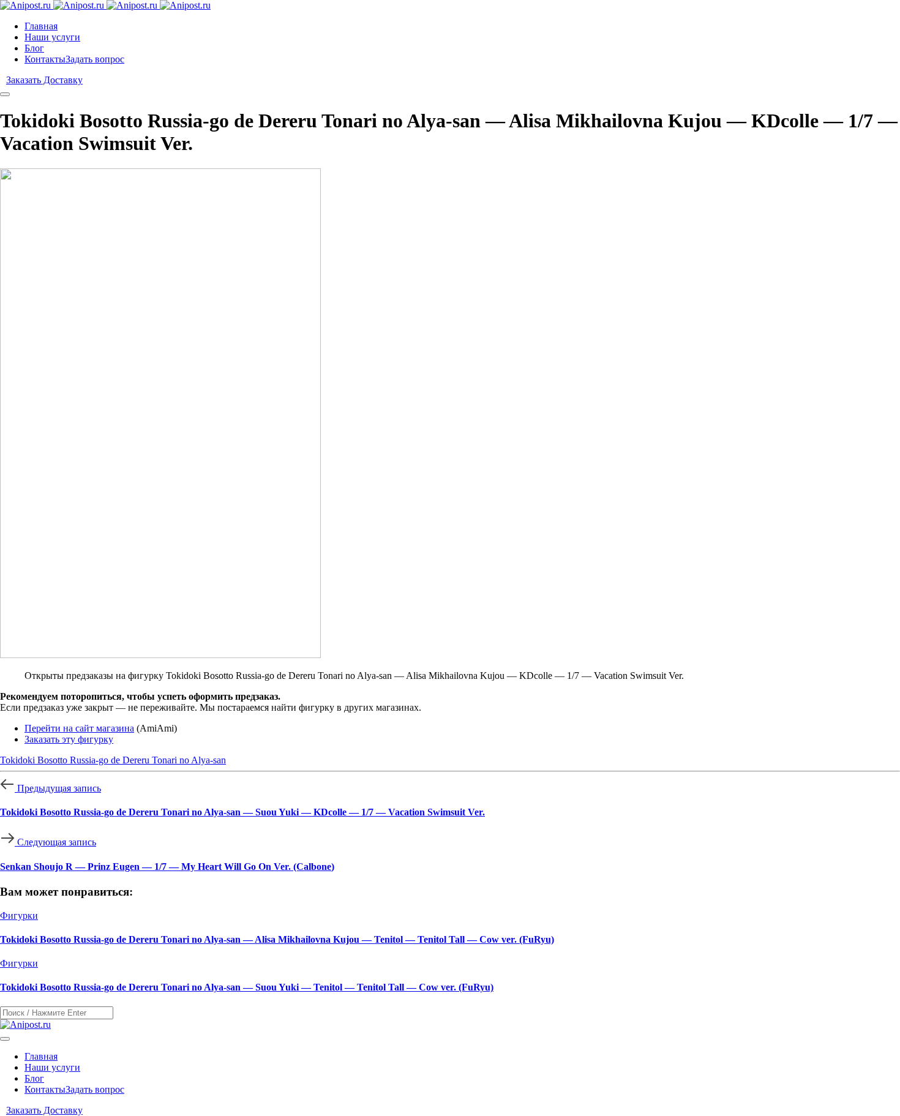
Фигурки (19, 915)
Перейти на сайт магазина (79, 728)
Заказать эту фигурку (68, 739)
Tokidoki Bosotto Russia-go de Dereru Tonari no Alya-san (113, 760)
